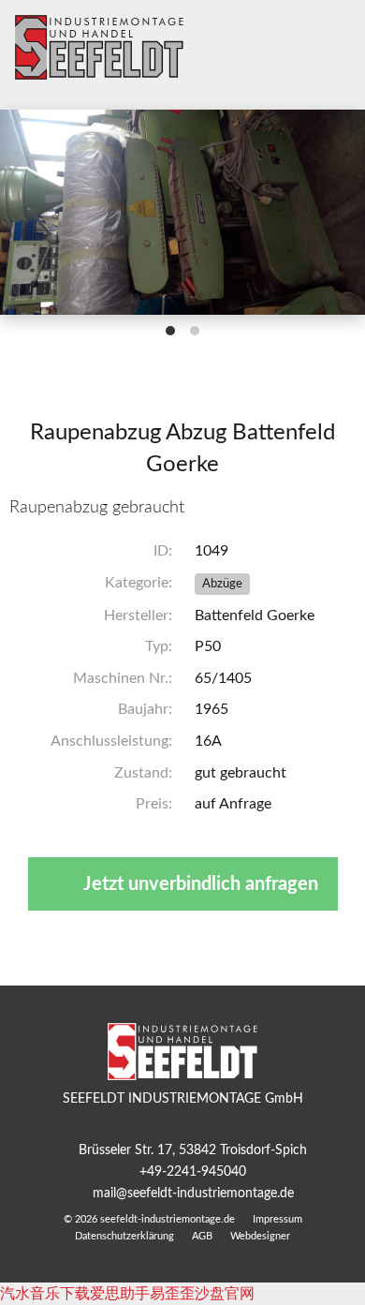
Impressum (277, 1219)
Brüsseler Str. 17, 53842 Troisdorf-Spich (193, 1150)
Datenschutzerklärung (124, 1236)
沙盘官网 (225, 1293)
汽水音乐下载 (45, 1293)
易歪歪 (172, 1293)
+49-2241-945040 (192, 1171)
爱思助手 (120, 1293)
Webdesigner (260, 1236)
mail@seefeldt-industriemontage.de (193, 1193)
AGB (202, 1236)
